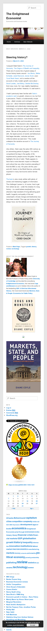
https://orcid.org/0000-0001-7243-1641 (21, 485)
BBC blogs (10, 577)
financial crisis (25, 534)
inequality (28, 542)
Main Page (16, 246)
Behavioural (19, 518)
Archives (17, 42)
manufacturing (33, 549)
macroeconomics (20, 549)
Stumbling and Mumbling (15, 619)
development (26, 524)
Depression (16, 525)
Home (9, 42)
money (17, 553)
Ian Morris (31, 73)
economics (19, 528)
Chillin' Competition (13, 584)
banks (10, 518)
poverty (28, 557)
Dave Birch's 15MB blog (15, 594)
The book (9, 179)
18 (27, 501)
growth (28, 246)
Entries (10, 410)
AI (7, 518)
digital (35, 525)
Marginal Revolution (13, 602)
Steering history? (16, 57)
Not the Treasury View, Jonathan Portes (21, 607)
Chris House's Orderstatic (15, 587)
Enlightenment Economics (15, 283)
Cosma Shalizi (11, 589)
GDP (20, 538)
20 (37, 501)
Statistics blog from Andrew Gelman (19, 617)
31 (23, 506)
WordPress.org (11, 415)
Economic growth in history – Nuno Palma (22, 597)
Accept (32, 625)
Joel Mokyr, (21, 83)
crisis (35, 521)
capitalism (31, 517)
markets (10, 552)
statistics (32, 562)
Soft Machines (11, 614)
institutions (26, 546)
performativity (31, 553)
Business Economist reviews (17, 582)
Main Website (28, 42)
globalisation (29, 538)
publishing (11, 562)
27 (37, 503)
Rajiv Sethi (10, 612)
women (31, 567)
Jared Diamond (18, 76)
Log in (8, 408)
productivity (35, 557)
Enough (22, 532)
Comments (12, 413)
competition (17, 521)
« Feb (13, 508)
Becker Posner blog (13, 579)
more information (18, 625)
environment (29, 532)
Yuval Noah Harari (12, 78)
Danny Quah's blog (13, 592)
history (34, 246)
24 (23, 503)
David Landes (11, 83)
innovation (14, 545)
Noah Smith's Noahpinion (15, 604)
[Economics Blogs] (19, 482)
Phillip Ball (10, 609)
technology (15, 249)
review (8, 249)
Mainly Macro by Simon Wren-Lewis (19, 599)
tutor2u (9, 629)
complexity (27, 521)
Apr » (32, 508)
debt (10, 525)
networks (24, 553)
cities (8, 521)
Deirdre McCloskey (31, 83)
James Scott (29, 76)
